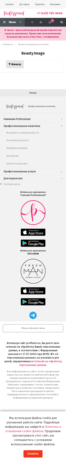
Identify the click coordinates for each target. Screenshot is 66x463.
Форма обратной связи (33, 328)
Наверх (33, 93)
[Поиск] (61, 22)
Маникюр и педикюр (16, 148)
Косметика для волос (17, 140)
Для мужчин (12, 155)
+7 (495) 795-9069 (50, 13)
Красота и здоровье (16, 163)
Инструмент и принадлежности (22, 132)
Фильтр (16, 64)
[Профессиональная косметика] (14, 13)
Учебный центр (12, 184)
